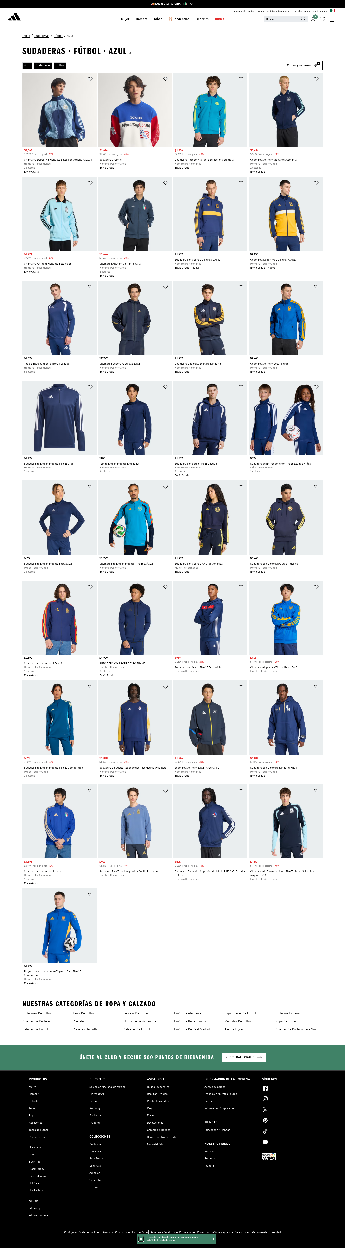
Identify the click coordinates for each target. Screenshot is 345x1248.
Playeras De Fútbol (86, 1029)
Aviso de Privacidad (269, 1232)
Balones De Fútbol (35, 1029)
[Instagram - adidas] (289, 1099)
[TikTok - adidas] (289, 1131)
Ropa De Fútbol (286, 1021)
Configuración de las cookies (81, 1232)
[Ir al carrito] (332, 19)
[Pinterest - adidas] (289, 1121)
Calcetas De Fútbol (137, 1029)
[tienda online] (14, 17)
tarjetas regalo (302, 11)
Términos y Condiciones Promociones (172, 1232)
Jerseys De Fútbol (136, 1013)
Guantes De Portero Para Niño (296, 1029)
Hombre (142, 19)
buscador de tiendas (243, 11)
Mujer (125, 19)
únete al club (320, 11)
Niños (158, 19)
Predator (79, 1021)
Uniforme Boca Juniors (190, 1021)
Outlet (219, 19)
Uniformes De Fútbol (37, 1013)
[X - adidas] (289, 1110)
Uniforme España (287, 1013)
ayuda (261, 11)
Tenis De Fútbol (84, 1013)
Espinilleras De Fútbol (240, 1013)
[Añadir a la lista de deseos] (90, 80)
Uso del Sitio (140, 1232)
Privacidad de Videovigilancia (215, 1232)
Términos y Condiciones (115, 1232)
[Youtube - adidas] (289, 1142)
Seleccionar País (245, 1232)
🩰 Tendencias (179, 19)
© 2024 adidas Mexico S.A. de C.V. (172, 1242)
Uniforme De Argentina (140, 1021)
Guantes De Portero (36, 1021)
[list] (153, 65)
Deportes (202, 19)
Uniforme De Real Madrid (192, 1029)
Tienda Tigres (234, 1029)
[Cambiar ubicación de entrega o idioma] (333, 11)
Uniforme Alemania (187, 1013)
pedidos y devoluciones (279, 11)
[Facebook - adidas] (289, 1088)
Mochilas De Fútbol (238, 1021)
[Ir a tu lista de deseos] (322, 19)
